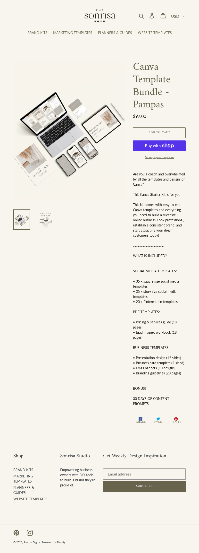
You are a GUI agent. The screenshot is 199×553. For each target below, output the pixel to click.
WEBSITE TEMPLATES (30, 499)
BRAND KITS (23, 470)
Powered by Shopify (53, 542)
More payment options (159, 157)
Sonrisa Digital (32, 542)
